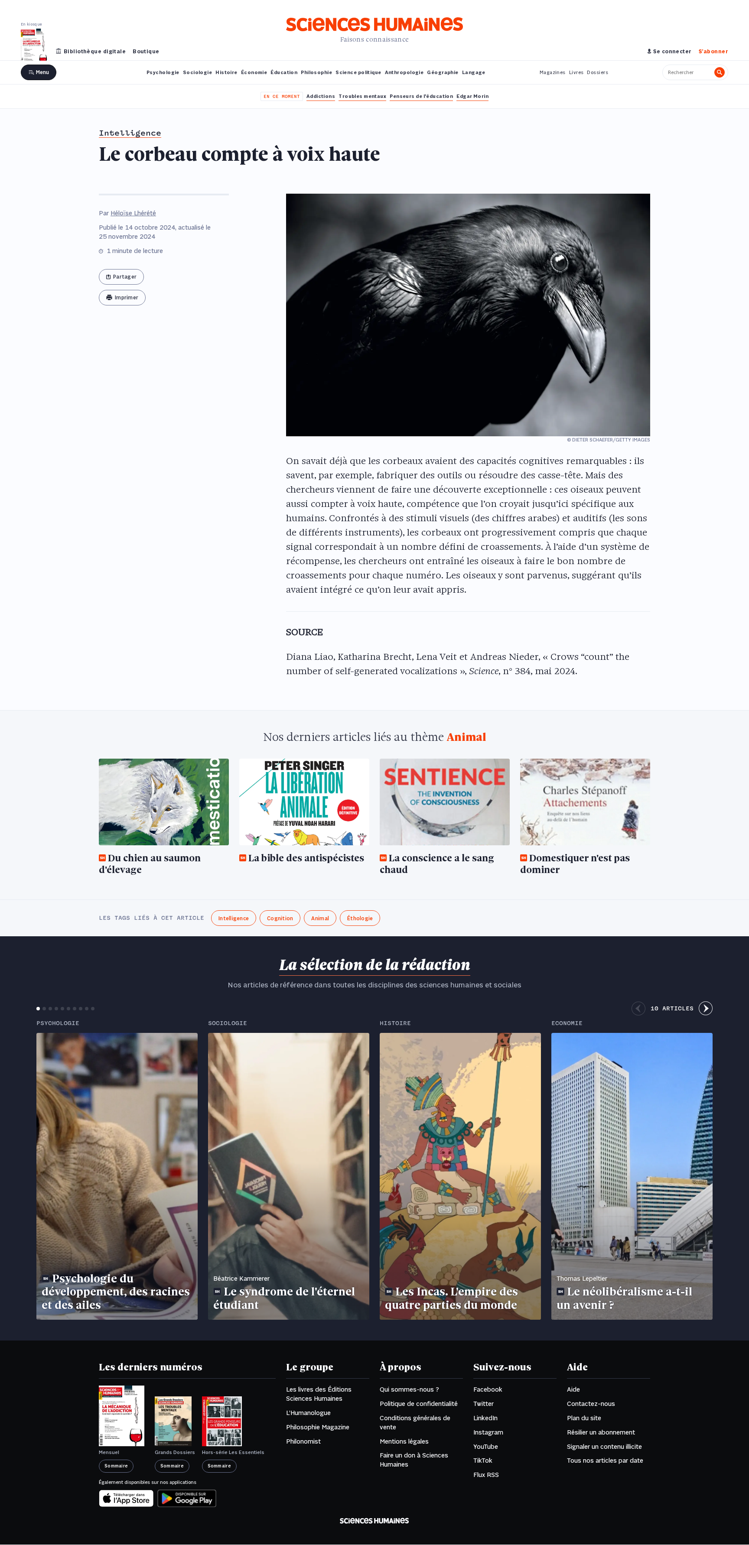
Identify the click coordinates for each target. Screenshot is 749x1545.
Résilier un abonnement (601, 1432)
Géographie (442, 72)
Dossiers (597, 72)
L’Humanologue (308, 1413)
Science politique (358, 72)
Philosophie (316, 72)
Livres (576, 72)
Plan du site (584, 1418)
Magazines (553, 72)
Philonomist (303, 1441)
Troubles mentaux (362, 96)
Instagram (488, 1432)
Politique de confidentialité (419, 1404)
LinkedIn (485, 1418)
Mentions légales (404, 1441)
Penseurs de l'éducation (421, 96)
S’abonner (713, 52)
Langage (473, 72)
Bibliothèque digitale (95, 52)
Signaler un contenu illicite (604, 1447)
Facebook (487, 1389)
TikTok (482, 1460)
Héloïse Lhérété (133, 213)
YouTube (485, 1447)
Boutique (146, 52)
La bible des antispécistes (306, 859)
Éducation (283, 72)
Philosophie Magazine (317, 1427)
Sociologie (197, 72)
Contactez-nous (591, 1404)
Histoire (226, 72)
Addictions (320, 96)
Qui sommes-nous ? (409, 1389)
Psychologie (163, 72)
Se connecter (672, 52)
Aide (573, 1389)
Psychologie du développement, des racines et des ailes (116, 1292)
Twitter (483, 1404)
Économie (254, 72)
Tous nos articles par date (605, 1460)
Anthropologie (404, 72)
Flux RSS (486, 1475)
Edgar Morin (472, 96)
